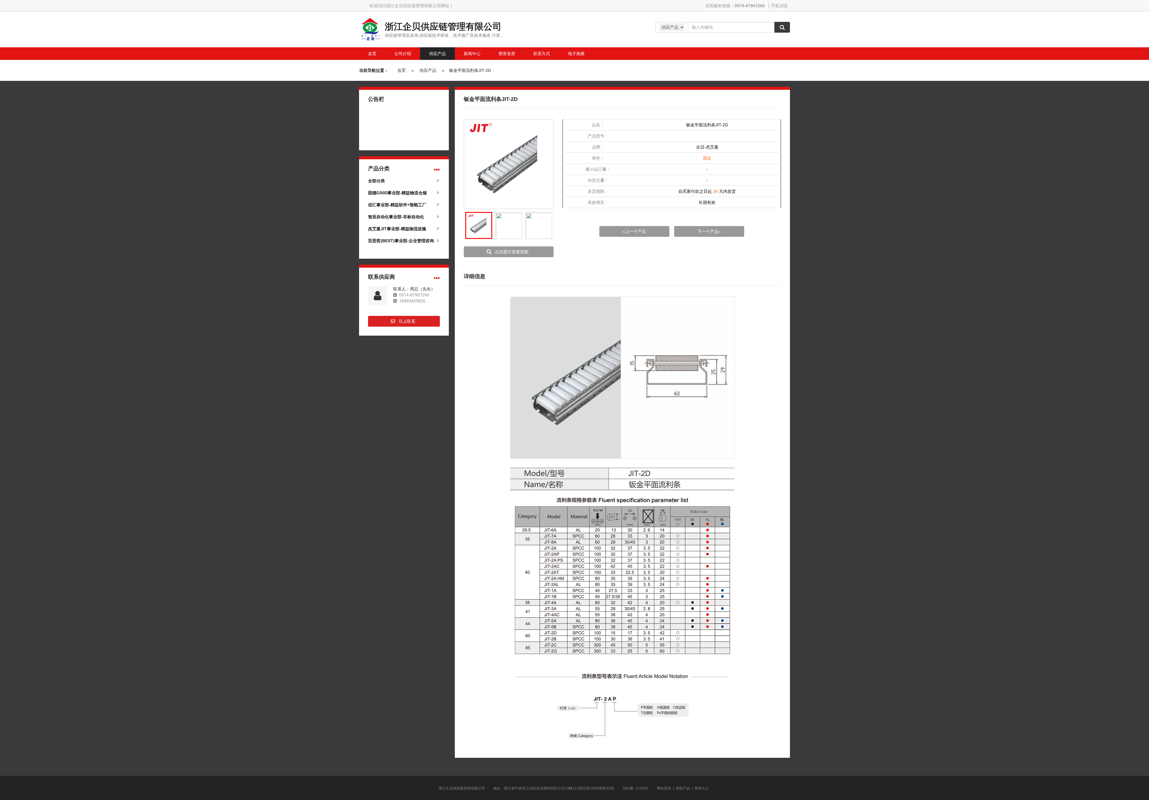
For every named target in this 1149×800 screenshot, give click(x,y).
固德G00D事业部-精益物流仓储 (397, 192)
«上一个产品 (634, 231)
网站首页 (664, 788)
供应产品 (428, 70)
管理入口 (701, 788)
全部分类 (376, 180)
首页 (401, 70)
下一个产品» (709, 231)
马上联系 (407, 321)
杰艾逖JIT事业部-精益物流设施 (397, 228)
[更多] (437, 170)
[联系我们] (437, 278)
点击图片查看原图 (511, 251)
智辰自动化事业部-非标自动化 (396, 216)
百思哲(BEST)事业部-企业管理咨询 (401, 240)
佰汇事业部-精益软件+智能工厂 (397, 204)
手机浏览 (779, 5)
